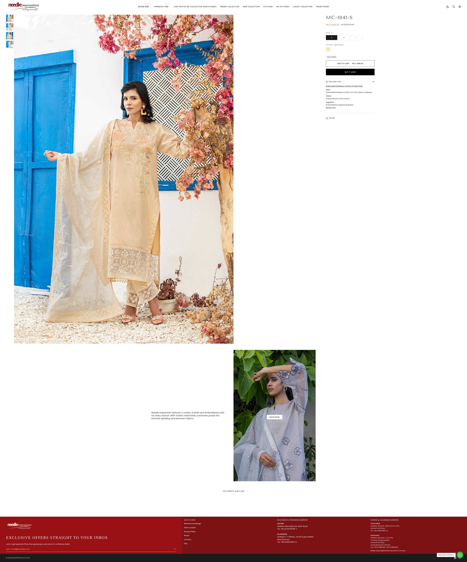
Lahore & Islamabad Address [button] (385, 520)
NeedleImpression (16, 558)
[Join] (174, 549)
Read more (331, 107)
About (186, 535)
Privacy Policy (190, 531)
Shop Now (274, 417)
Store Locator (190, 527)
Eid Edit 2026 (143, 5)
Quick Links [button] (189, 520)
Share (332, 118)
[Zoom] (124, 179)
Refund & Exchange (192, 523)
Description (335, 82)
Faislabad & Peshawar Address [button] (292, 520)
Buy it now (350, 72)
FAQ (185, 543)
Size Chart (331, 57)
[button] (195, 6)
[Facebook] (455, 558)
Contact (187, 539)
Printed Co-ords (161, 5)
